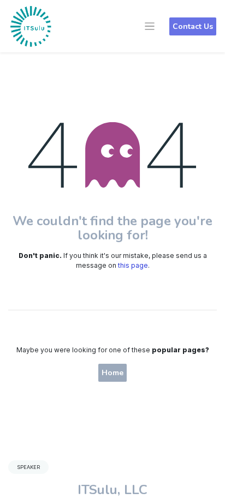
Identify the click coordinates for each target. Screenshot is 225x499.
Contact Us (193, 26)
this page (133, 265)
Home (112, 373)
